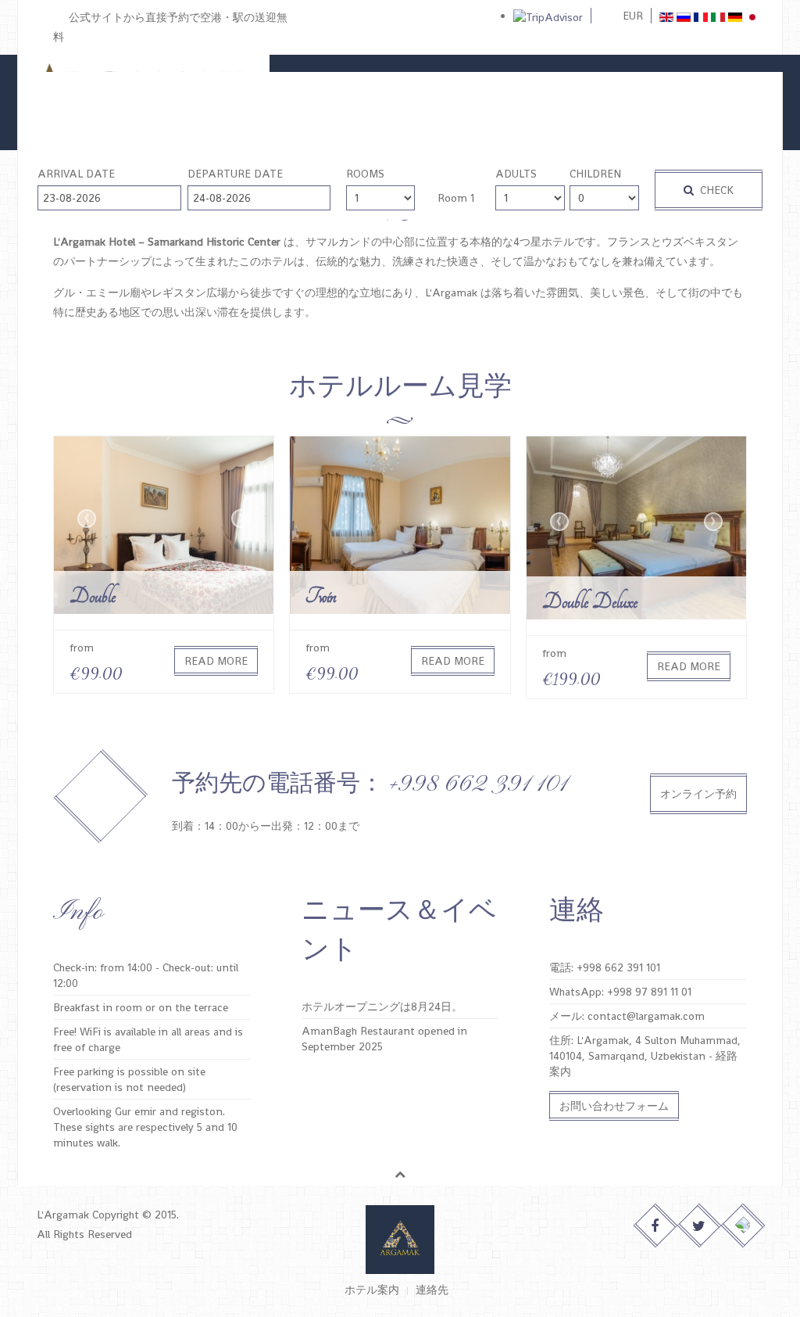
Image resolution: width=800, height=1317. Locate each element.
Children (595, 174)
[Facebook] (656, 1226)
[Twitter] (699, 1226)
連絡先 (432, 1290)
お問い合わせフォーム (614, 1106)
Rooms (365, 174)
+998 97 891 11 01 (649, 992)
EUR (633, 16)
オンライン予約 (698, 794)
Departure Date (235, 174)
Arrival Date (76, 174)
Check (715, 190)
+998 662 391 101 (618, 967)
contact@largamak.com (646, 1016)
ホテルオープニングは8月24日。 (382, 1006)
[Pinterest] (743, 1226)
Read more (216, 661)
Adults (516, 174)
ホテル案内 (372, 1290)
